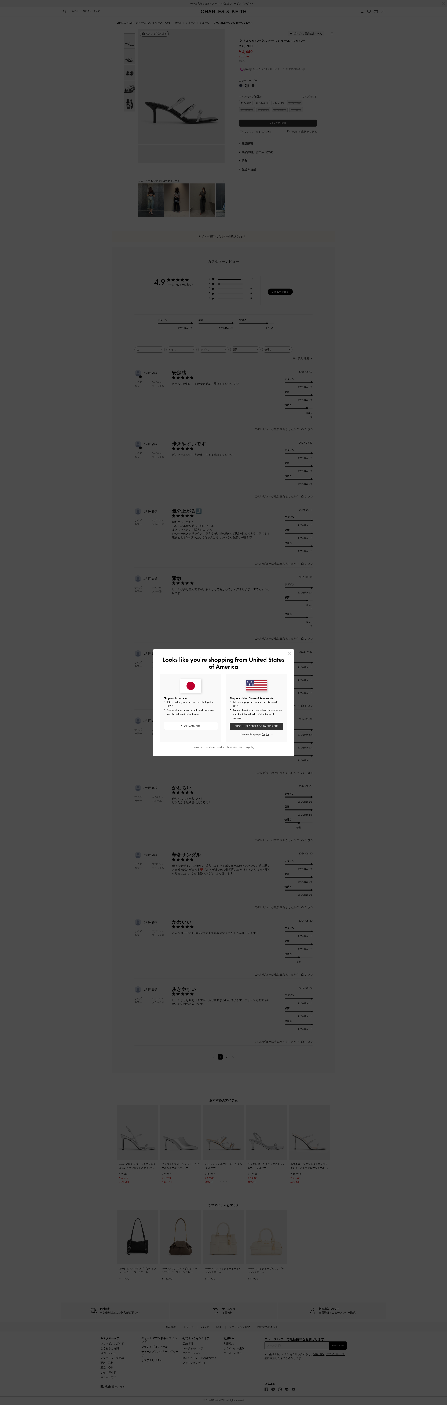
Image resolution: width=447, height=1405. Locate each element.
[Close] (289, 653)
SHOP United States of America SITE (256, 726)
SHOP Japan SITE (190, 726)
